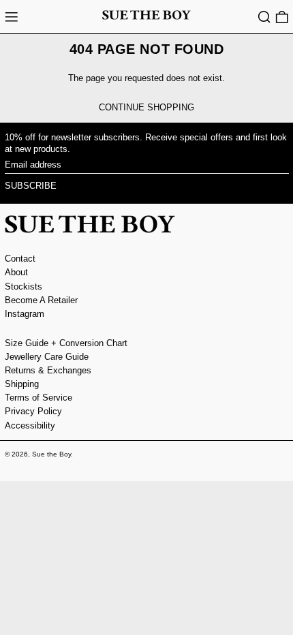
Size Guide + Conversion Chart (66, 343)
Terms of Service (38, 397)
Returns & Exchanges (48, 370)
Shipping (22, 384)
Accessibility (30, 425)
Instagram (24, 314)
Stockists (23, 286)
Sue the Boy (51, 454)
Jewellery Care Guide (47, 357)
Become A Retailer (41, 300)
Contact (20, 258)
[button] (264, 17)
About (16, 272)
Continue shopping (146, 107)
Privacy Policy (33, 411)
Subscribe (31, 186)
